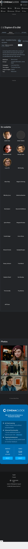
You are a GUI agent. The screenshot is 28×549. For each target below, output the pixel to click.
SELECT (8, 458)
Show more (19, 435)
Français (14, 477)
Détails (10, 32)
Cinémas (18, 8)
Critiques (24, 32)
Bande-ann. (17, 32)
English (14, 474)
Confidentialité (15, 480)
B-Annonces (11, 11)
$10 (20, 453)
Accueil (4, 8)
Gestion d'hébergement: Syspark (14, 484)
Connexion (24, 5)
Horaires (4, 32)
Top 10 (18, 11)
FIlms (10, 8)
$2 (7, 453)
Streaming (25, 8)
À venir (4, 11)
